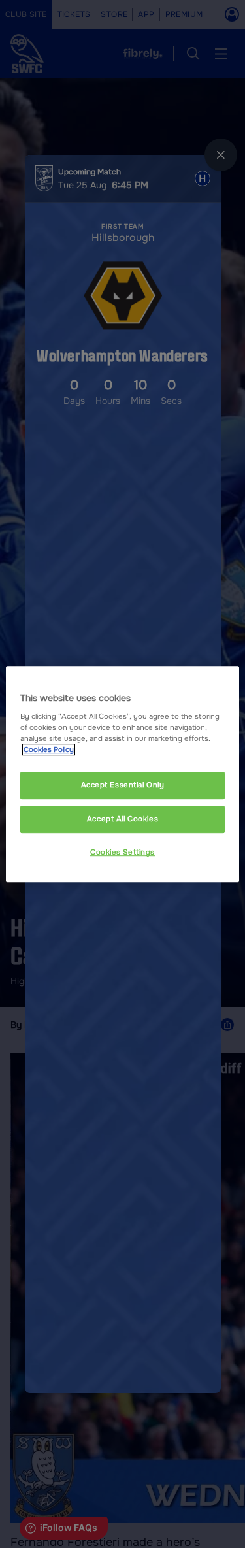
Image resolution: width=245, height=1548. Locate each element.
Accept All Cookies (122, 818)
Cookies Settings (122, 852)
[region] (122, 774)
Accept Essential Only (123, 785)
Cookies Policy (49, 749)
